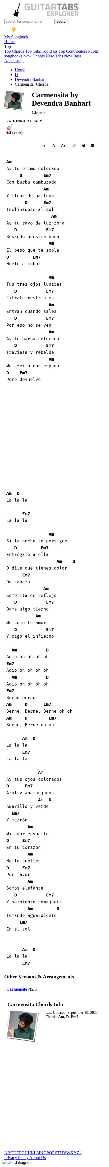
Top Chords (14, 51)
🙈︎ (92, 146)
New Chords (34, 56)
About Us (37, 1157)
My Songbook (16, 37)
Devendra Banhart (30, 79)
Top (7, 46)
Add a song (14, 61)
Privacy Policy (16, 1157)
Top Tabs (33, 51)
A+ (63, 146)
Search (61, 21)
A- (54, 146)
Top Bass (49, 51)
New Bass (72, 56)
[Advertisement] (54, 437)
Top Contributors (72, 51)
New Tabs (54, 56)
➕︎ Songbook (19, 145)
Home (9, 41)
